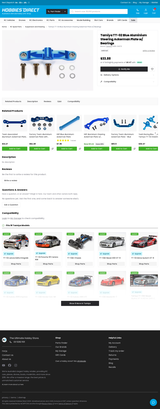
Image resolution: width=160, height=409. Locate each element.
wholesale (81, 361)
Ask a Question (11, 204)
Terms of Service (64, 404)
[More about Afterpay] (139, 62)
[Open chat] (153, 402)
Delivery (113, 346)
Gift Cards (60, 355)
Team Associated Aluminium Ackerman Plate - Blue (14, 135)
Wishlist (154, 3)
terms (13, 397)
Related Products (13, 101)
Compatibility (74, 101)
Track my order (116, 351)
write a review (149, 51)
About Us (6, 359)
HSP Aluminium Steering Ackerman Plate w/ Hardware (94, 135)
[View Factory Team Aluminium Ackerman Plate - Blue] (124, 123)
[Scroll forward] (155, 133)
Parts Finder (61, 342)
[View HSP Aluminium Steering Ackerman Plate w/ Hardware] (96, 123)
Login (4, 218)
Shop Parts (16, 264)
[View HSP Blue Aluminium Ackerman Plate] (69, 123)
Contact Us (126, 3)
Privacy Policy (47, 404)
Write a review (10, 180)
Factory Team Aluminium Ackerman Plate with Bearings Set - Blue (40, 135)
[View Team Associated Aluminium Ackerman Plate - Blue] (14, 123)
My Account (115, 342)
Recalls (112, 367)
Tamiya (109, 46)
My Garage (144, 3)
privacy (5, 397)
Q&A (59, 101)
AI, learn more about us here (12, 384)
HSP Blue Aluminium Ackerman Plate (65, 135)
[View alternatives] (53, 149)
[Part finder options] (65, 11)
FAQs (4, 351)
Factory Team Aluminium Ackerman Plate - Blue (122, 135)
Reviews (47, 101)
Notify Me (125, 69)
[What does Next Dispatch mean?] (29, 3)
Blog (135, 3)
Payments (114, 359)
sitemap (22, 397)
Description (32, 101)
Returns (112, 355)
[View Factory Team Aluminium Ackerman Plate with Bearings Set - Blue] (42, 123)
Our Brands (61, 346)
